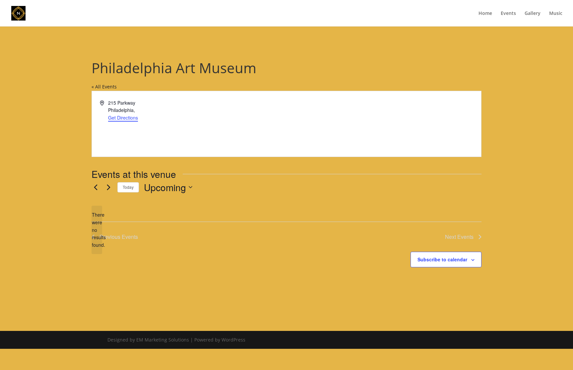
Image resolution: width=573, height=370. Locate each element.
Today (128, 187)
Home (485, 13)
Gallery (533, 13)
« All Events (104, 86)
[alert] (97, 230)
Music (555, 13)
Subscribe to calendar (442, 259)
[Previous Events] (95, 187)
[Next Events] (108, 187)
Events (508, 13)
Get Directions (123, 117)
